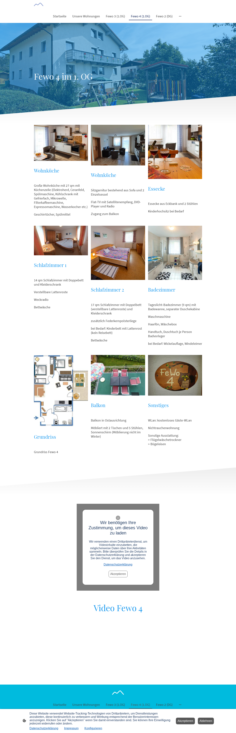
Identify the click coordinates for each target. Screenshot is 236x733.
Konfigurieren (93, 728)
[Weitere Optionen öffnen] (180, 16)
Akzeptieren (118, 573)
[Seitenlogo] (38, 4)
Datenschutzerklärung (118, 564)
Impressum (71, 728)
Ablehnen (205, 720)
